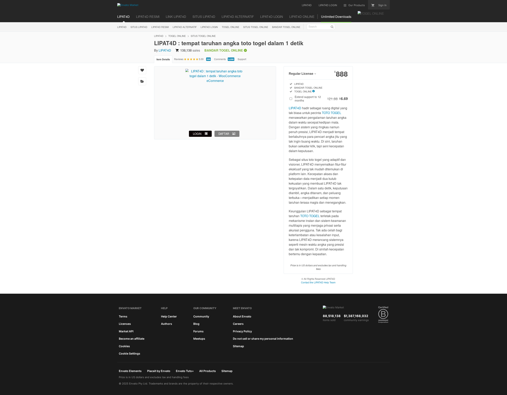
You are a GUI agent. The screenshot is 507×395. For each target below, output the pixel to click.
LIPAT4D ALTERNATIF (238, 16)
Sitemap (238, 346)
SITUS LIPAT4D (204, 16)
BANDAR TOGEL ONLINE (286, 27)
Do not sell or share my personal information (263, 338)
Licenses (125, 323)
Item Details (163, 59)
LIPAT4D (123, 16)
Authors (166, 323)
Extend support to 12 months (321, 98)
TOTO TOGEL (331, 112)
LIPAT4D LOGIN (271, 16)
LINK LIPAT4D (176, 16)
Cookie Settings (129, 353)
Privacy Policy (242, 331)
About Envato (242, 316)
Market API (126, 331)
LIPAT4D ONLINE (301, 16)
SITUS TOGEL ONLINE (255, 27)
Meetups (199, 338)
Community (201, 316)
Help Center (169, 316)
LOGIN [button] (197, 134)
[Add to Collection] (142, 81)
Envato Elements (130, 371)
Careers (238, 323)
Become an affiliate (131, 338)
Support (242, 59)
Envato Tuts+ (185, 371)
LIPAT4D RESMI (147, 16)
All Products (207, 371)
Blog (196, 323)
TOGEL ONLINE (230, 27)
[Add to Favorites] (142, 70)
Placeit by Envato (158, 371)
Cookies (124, 346)
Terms (123, 316)
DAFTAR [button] (223, 134)
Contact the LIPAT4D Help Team (318, 282)
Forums (198, 331)
